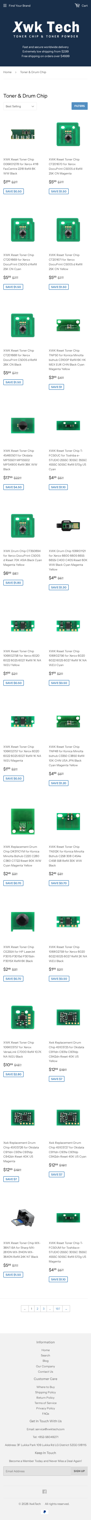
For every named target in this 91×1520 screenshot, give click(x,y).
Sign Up (79, 1471)
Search (45, 1355)
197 (58, 1308)
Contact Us (45, 1371)
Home (7, 72)
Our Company (45, 1366)
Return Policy (45, 1397)
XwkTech (35, 1504)
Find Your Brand (19, 5)
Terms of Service (45, 1403)
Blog (46, 1360)
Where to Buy (45, 1387)
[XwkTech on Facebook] (44, 1492)
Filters (79, 106)
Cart (84, 5)
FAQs (45, 1413)
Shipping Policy (45, 1392)
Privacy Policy (45, 1408)
